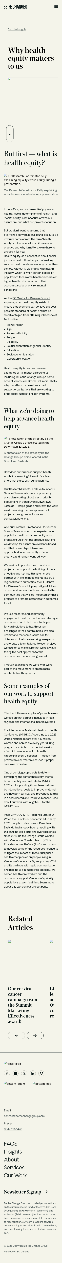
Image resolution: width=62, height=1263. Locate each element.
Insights (13, 1152)
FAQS (10, 1144)
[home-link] (31, 1064)
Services (14, 1168)
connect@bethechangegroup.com (24, 1116)
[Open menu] (56, 7)
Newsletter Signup (22, 1192)
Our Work (15, 1176)
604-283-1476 (13, 1129)
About (11, 1160)
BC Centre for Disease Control (31, 298)
